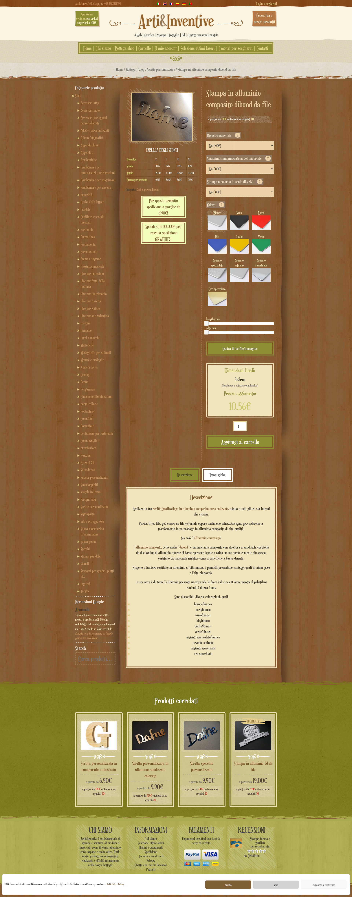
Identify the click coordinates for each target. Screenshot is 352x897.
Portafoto (87, 418)
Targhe (85, 591)
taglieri (85, 584)
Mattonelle (87, 345)
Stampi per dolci (91, 556)
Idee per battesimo (92, 273)
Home (87, 48)
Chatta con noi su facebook (151, 865)
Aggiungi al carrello (240, 442)
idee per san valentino (95, 316)
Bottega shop (124, 48)
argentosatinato (239, 262)
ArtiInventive (176, 20)
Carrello (144, 48)
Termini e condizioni (151, 856)
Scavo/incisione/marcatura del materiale (238, 158)
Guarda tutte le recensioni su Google (93, 633)
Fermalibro (88, 237)
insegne (85, 323)
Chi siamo (103, 48)
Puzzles (85, 455)
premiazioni (88, 448)
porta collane (89, 404)
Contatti (262, 48)
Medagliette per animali (96, 352)
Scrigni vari (88, 499)
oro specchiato (217, 289)
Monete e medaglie (92, 360)
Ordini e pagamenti (151, 847)
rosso (261, 213)
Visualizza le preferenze (323, 884)
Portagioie (87, 426)
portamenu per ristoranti (97, 433)
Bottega (130, 69)
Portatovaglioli (90, 440)
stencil (85, 563)
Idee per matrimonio (94, 294)
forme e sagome (91, 259)
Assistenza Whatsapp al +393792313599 (98, 3)
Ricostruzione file (222, 135)
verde (261, 237)
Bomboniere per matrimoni (98, 180)
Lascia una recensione (86, 638)
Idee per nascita (91, 301)
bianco (217, 213)
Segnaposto (88, 514)
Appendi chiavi (90, 145)
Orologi (85, 374)
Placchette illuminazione (96, 396)
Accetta (228, 884)
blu (217, 237)
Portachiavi (88, 411)
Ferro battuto (89, 251)
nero (239, 213)
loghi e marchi (90, 338)
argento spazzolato (217, 262)
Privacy (121, 884)
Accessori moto (90, 110)
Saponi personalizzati (94, 477)
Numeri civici (89, 367)
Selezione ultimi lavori (198, 48)
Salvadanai (88, 470)
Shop (141, 69)
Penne (84, 382)
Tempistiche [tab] (217, 475)
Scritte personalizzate (161, 69)
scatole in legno (90, 492)
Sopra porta (88, 541)
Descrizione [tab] (185, 475)
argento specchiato (261, 262)
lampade (86, 330)
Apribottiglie (89, 160)
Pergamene (88, 389)
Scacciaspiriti (89, 484)
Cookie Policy (112, 884)
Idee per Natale (90, 308)
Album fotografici (92, 138)
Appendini (87, 152)
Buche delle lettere (92, 202)
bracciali (86, 195)
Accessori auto (90, 103)
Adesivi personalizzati (95, 130)
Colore (214, 204)
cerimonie (87, 229)
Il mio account (166, 48)
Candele (85, 209)
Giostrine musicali (92, 266)
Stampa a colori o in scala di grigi (234, 181)
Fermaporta (88, 244)
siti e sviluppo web (92, 521)
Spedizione (151, 852)
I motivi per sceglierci (236, 48)
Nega (276, 884)
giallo (239, 237)
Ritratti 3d (87, 462)
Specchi (85, 549)
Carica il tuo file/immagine (240, 348)
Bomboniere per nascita (96, 187)
